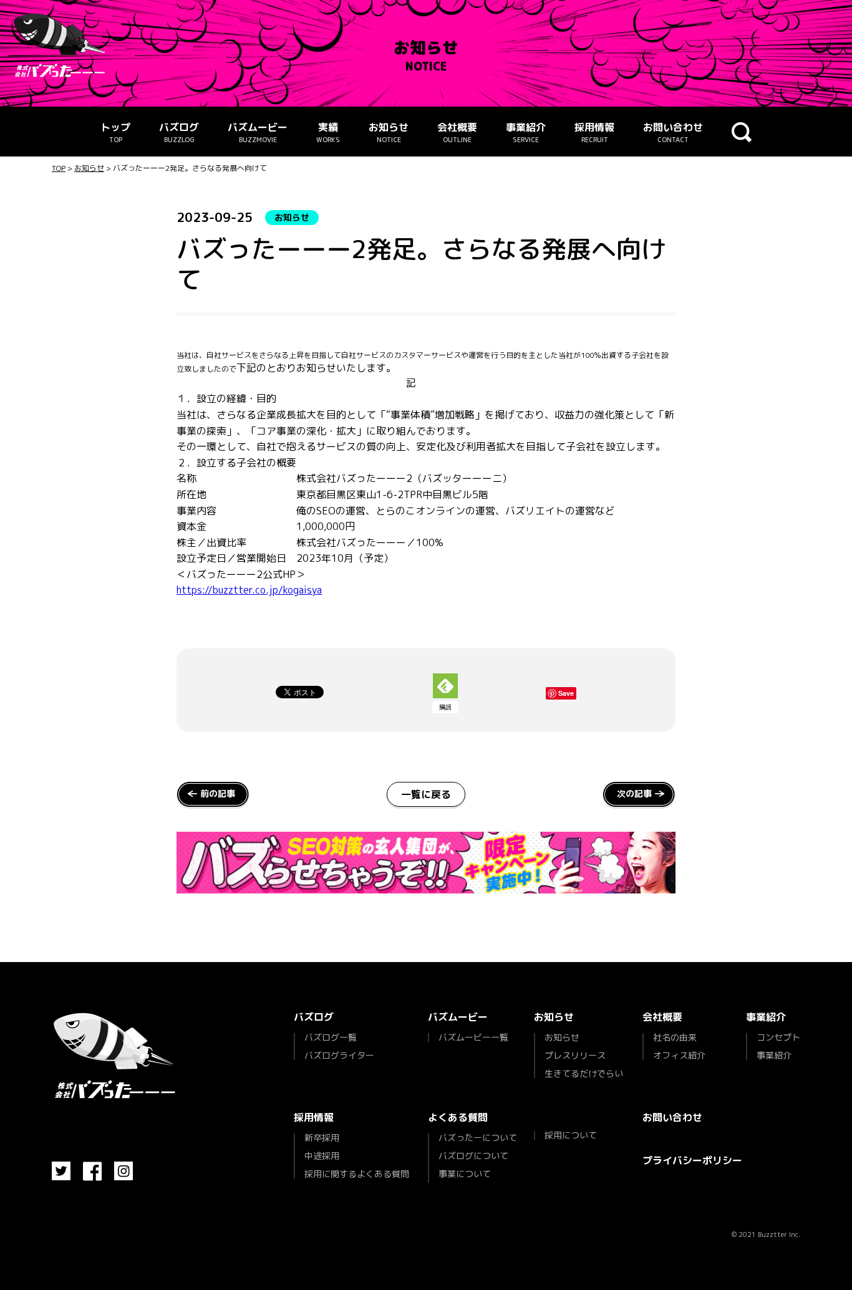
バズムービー (258, 132)
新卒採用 (321, 1138)
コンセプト (778, 1038)
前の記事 (217, 793)
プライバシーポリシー (692, 1160)
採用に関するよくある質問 (356, 1173)
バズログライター (339, 1054)
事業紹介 (526, 132)
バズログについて (473, 1156)
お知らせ (389, 132)
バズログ (179, 132)
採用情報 (594, 132)
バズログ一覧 (330, 1038)
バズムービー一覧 (473, 1037)
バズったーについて (477, 1138)
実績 (328, 132)
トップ (115, 132)
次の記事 (634, 793)
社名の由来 (675, 1038)
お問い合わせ (673, 132)
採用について (571, 1135)
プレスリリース (575, 1055)
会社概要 (457, 132)
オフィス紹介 (679, 1054)
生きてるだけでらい (584, 1072)
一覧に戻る (426, 794)
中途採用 (321, 1156)
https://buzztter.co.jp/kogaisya (249, 590)
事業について (464, 1174)
